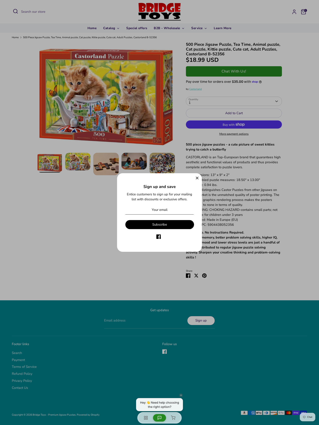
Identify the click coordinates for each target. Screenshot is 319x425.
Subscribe (159, 224)
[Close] (197, 178)
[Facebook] (158, 236)
